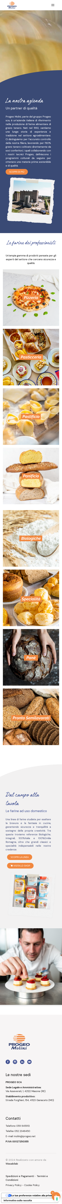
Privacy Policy (13, 1185)
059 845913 (23, 1125)
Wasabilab (12, 1163)
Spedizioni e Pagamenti (20, 1176)
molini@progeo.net (24, 1136)
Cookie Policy (32, 1185)
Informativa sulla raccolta (18, 1200)
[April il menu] (53, 5)
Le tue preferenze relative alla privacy (32, 1195)
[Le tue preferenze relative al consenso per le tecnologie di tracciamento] (57, 1199)
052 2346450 (22, 1131)
